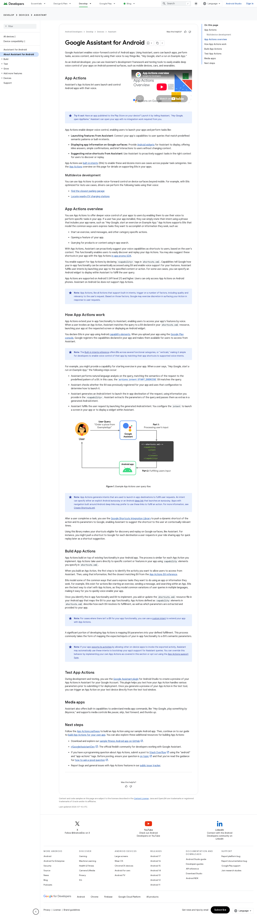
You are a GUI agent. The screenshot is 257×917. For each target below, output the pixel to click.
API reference (192, 868)
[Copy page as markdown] (157, 43)
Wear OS (119, 861)
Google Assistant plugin (125, 679)
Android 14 (155, 870)
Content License (141, 798)
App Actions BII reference (163, 574)
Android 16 (155, 861)
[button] (19, 59)
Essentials (36, 3)
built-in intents (90, 163)
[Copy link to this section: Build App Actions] (98, 551)
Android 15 (155, 865)
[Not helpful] (190, 32)
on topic (144, 756)
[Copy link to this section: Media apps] (88, 702)
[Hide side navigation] (36, 912)
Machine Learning (87, 861)
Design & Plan (60, 3)
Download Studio (194, 873)
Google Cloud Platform (129, 896)
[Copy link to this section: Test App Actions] (97, 673)
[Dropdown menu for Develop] (92, 3)
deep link (139, 500)
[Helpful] (185, 32)
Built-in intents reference (97, 352)
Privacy (82, 875)
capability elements (120, 334)
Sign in (249, 3)
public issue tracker (150, 765)
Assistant (40, 15)
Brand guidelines (72, 910)
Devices (24, 15)
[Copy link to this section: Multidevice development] (103, 175)
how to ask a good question (90, 760)
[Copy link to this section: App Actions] (89, 78)
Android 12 (155, 880)
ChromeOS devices (124, 865)
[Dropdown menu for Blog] (135, 3)
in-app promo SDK (121, 255)
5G (80, 880)
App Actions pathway (88, 731)
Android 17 (155, 856)
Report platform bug (230, 856)
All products (152, 896)
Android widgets (146, 144)
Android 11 (155, 884)
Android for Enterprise (54, 861)
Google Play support (230, 865)
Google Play (105, 3)
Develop (83, 3)
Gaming (83, 856)
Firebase (108, 896)
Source (47, 870)
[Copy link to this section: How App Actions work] (108, 315)
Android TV (120, 875)
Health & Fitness (86, 865)
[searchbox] (20, 26)
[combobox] (176, 3)
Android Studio (234, 3)
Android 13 (155, 875)
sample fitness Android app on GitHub (120, 741)
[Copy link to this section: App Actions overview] (106, 209)
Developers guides (194, 864)
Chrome (94, 896)
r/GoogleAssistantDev (83, 746)
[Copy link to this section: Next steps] (86, 725)
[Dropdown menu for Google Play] (116, 3)
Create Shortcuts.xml (84, 508)
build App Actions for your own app (86, 734)
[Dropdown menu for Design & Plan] (71, 3)
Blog (129, 3)
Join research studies (231, 870)
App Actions (75, 166)
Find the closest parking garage (88, 191)
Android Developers (73, 31)
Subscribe (220, 909)
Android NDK (192, 878)
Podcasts (48, 884)
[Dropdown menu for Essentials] (46, 3)
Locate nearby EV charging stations (90, 196)
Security (47, 865)
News (46, 875)
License (57, 910)
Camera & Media (87, 870)
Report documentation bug (234, 861)
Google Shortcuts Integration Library (131, 518)
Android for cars (122, 870)
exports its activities (102, 647)
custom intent (159, 618)
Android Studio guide (196, 859)
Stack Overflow (157, 752)
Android (47, 856)
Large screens (121, 856)
